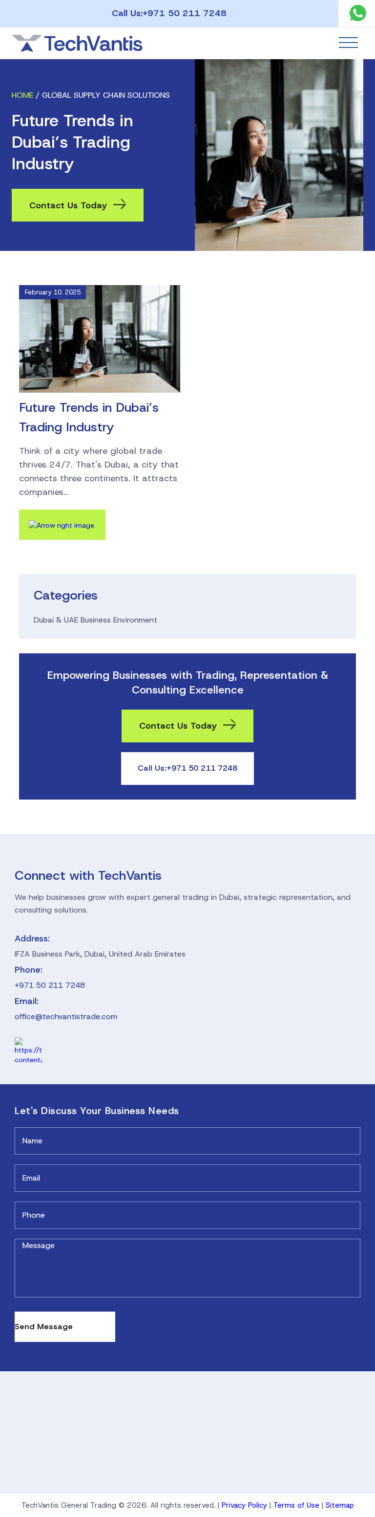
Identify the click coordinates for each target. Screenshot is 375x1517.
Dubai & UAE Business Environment (95, 620)
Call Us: (169, 13)
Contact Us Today (68, 205)
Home (22, 95)
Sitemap (340, 1505)
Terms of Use (296, 1505)
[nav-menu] (348, 42)
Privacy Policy (244, 1505)
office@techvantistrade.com (66, 1016)
